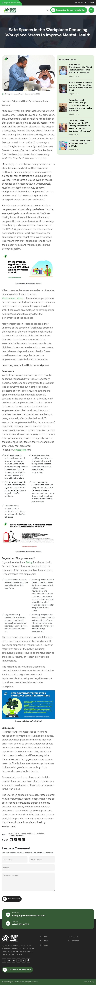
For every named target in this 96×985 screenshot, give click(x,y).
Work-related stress (12, 298)
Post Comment (14, 899)
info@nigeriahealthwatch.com (28, 915)
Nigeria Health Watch (15, 94)
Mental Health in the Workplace (32, 833)
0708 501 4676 (20, 924)
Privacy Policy (89, 982)
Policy (29, 562)
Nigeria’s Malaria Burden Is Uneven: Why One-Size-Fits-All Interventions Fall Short (80, 86)
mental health (13, 833)
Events (45, 936)
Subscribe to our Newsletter (20, 970)
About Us (74, 936)
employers (20, 449)
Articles (45, 941)
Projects (45, 945)
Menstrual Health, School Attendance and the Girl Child (80, 143)
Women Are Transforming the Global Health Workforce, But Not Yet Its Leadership (80, 68)
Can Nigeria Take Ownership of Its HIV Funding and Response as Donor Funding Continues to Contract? (80, 125)
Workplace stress (16, 836)
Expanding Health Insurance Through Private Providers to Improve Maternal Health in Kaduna (80, 105)
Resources (75, 941)
